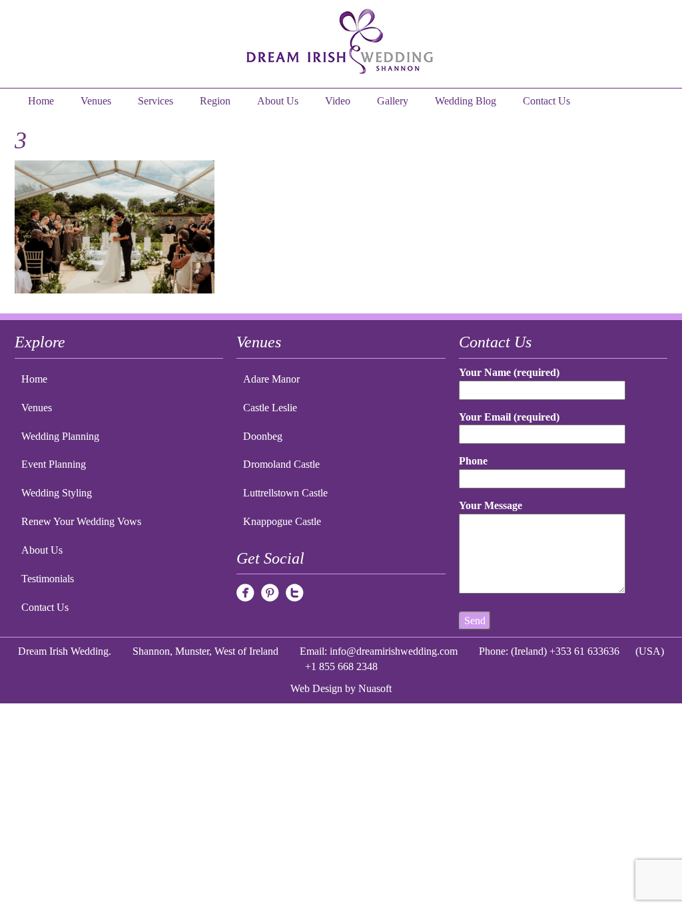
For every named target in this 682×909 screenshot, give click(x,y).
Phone (473, 460)
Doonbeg (262, 436)
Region (215, 100)
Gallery (392, 100)
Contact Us (546, 100)
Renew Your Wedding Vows (81, 521)
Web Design (316, 688)
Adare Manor (271, 379)
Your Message (490, 505)
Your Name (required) (509, 372)
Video (337, 100)
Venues (96, 100)
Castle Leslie (270, 407)
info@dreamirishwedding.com (394, 651)
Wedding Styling (56, 492)
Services (155, 100)
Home (41, 100)
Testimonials (47, 578)
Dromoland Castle (281, 464)
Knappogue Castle (282, 521)
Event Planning (53, 464)
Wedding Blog (465, 100)
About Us (277, 100)
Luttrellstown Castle (285, 492)
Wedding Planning (60, 436)
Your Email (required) (509, 417)
